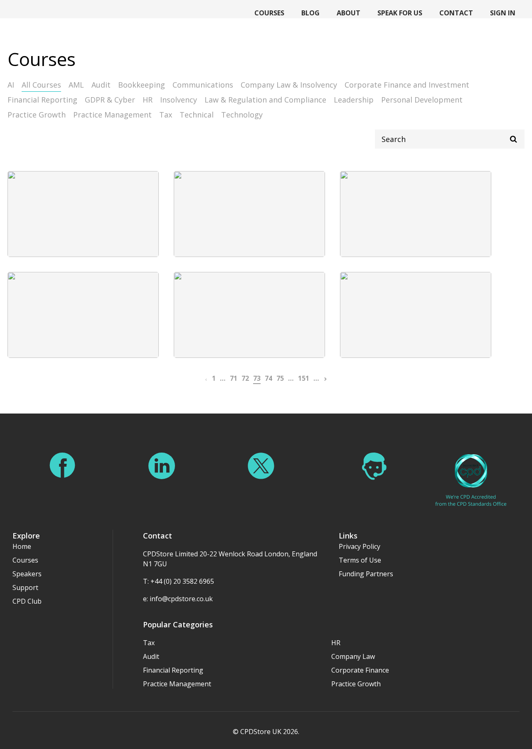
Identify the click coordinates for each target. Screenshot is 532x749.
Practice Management (112, 115)
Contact (456, 12)
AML (76, 85)
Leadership (354, 100)
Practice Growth (36, 115)
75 (280, 378)
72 (245, 378)
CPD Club (27, 601)
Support (25, 587)
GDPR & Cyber (110, 100)
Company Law (353, 656)
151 (303, 378)
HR (148, 100)
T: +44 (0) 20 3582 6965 (178, 581)
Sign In (502, 12)
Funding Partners (366, 573)
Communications (202, 85)
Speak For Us (399, 12)
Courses (269, 12)
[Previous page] (206, 378)
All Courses (41, 85)
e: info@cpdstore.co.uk (178, 598)
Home (21, 546)
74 (268, 378)
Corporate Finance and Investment (407, 85)
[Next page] (325, 378)
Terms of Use (360, 560)
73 (257, 378)
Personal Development (422, 100)
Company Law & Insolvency (289, 85)
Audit (101, 85)
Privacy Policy (359, 546)
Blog (310, 12)
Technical (197, 115)
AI (10, 85)
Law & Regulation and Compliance (265, 100)
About (348, 12)
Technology (242, 115)
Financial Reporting (42, 100)
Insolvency (178, 100)
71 (233, 378)
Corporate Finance (360, 670)
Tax (165, 115)
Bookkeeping (141, 85)
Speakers (27, 573)
